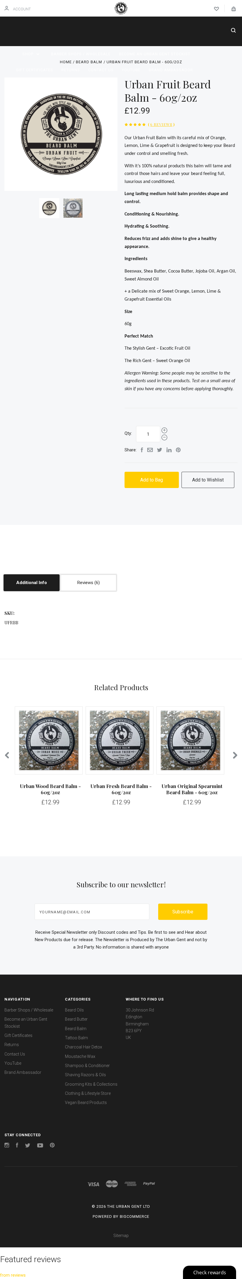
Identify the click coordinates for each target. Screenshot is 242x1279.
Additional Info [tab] (31, 582)
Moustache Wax (80, 1056)
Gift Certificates (34, 70)
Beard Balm (75, 1028)
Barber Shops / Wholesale (81, 54)
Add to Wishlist (208, 480)
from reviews (13, 1275)
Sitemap (121, 1235)
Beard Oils (74, 1010)
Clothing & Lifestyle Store (88, 1093)
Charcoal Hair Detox (83, 1047)
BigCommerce (134, 1216)
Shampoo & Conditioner (87, 1065)
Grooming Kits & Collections (91, 1084)
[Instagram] (6, 1146)
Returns (70, 70)
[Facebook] (17, 1146)
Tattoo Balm (76, 1037)
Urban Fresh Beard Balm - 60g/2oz (121, 789)
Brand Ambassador (171, 70)
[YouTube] (40, 1146)
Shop (28, 54)
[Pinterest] (52, 1146)
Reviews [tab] (85, 582)
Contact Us (101, 70)
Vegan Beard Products (86, 1102)
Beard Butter (76, 1019)
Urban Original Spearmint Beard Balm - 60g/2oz (192, 789)
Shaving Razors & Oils (85, 1074)
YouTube (131, 70)
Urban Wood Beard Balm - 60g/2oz (50, 789)
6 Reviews (161, 124)
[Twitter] (27, 1146)
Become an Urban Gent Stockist (154, 54)
